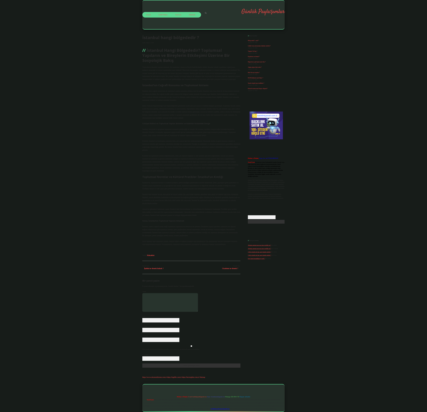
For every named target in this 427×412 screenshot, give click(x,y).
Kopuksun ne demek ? (254, 56)
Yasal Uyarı (178, 15)
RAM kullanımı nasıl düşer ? (255, 78)
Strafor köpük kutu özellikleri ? (256, 83)
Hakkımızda (192, 15)
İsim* (143, 316)
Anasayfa (148, 15)
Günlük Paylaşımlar (263, 12)
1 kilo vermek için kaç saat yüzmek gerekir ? (259, 252)
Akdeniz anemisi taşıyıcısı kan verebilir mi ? (259, 245)
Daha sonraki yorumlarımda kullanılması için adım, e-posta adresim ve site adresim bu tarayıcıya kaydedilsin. (170, 349)
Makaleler (151, 255)
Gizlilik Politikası (163, 15)
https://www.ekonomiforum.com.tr (154, 377)
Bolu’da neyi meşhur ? (254, 72)
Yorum (144, 291)
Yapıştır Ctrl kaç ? (252, 51)
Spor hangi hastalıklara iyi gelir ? (256, 258)
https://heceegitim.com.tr (190, 377)
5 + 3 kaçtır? (146, 354)
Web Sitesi (145, 336)
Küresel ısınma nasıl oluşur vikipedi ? (258, 88)
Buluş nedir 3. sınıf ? (253, 40)
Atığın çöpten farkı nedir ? (255, 67)
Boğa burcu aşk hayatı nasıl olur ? (257, 62)
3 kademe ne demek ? (230, 268)
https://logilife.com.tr (174, 377)
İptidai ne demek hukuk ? (154, 268)
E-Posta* (144, 326)
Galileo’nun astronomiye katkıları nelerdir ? (259, 46)
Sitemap (202, 377)
